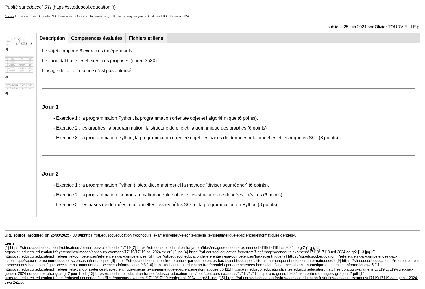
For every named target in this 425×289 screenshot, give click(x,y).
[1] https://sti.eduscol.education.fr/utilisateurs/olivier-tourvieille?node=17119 (68, 247)
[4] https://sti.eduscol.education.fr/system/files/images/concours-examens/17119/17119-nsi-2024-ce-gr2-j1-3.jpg (277, 252)
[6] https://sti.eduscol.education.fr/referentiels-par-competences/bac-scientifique (214, 256)
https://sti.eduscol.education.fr (84, 7)
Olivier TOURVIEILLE (395, 27)
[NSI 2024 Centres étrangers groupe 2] (19, 43)
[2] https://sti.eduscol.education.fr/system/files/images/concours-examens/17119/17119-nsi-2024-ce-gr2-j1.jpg (223, 247)
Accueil (9, 16)
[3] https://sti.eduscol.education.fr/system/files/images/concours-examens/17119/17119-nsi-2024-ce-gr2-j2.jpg (163, 249)
